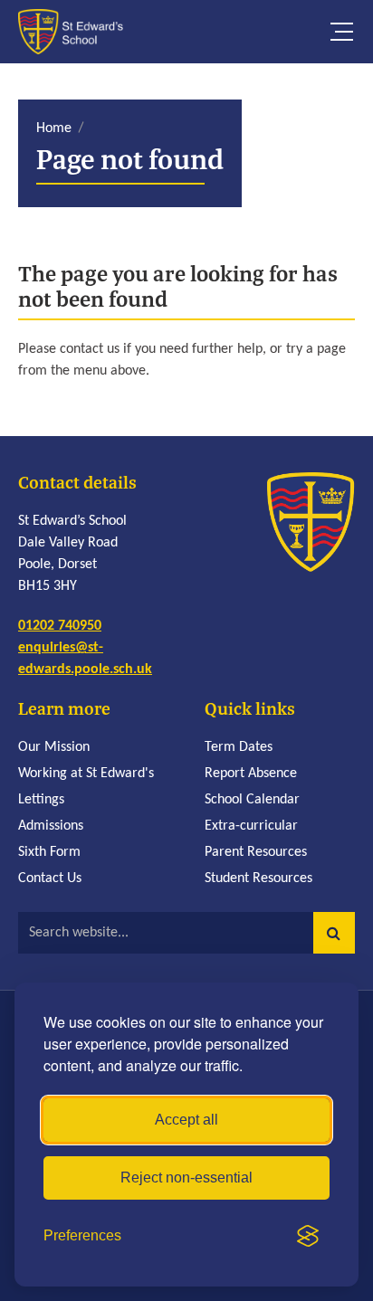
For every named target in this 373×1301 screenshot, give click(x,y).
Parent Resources (256, 852)
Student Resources (258, 878)
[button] (334, 933)
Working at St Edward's (86, 773)
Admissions (50, 826)
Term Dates (239, 747)
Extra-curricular (251, 826)
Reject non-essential (186, 1177)
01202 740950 (59, 626)
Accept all (186, 1119)
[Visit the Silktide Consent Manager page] (308, 1236)
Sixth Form (49, 852)
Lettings (41, 800)
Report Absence (251, 773)
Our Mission (54, 747)
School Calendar (252, 800)
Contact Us (49, 878)
